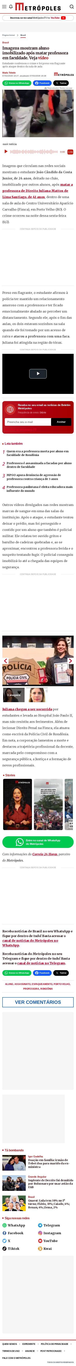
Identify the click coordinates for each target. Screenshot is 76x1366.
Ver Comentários (38, 1002)
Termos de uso (10, 1351)
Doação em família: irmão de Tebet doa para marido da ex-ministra (48, 1163)
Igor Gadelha (35, 1156)
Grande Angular (37, 1176)
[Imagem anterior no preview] (5, 661)
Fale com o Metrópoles (16, 1358)
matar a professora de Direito (37, 191)
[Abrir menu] (4, 6)
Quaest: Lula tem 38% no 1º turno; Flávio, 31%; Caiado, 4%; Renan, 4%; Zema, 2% (49, 1204)
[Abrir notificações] (10, 6)
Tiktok (13, 1249)
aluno (9, 984)
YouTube (50, 1241)
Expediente (28, 1344)
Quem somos (9, 1344)
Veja (38, 57)
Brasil (23, 35)
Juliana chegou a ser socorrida (27, 709)
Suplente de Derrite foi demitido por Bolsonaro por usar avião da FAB (50, 1184)
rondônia (46, 988)
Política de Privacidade (54, 1344)
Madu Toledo (9, 72)
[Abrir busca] (71, 6)
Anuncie (29, 1351)
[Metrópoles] (38, 7)
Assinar (61, 422)
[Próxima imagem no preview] (70, 661)
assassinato (22, 984)
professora (31, 988)
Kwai (47, 1249)
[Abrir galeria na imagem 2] (37, 695)
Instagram (52, 1233)
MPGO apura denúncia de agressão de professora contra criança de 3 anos (34, 477)
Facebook (15, 1233)
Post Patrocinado (51, 1351)
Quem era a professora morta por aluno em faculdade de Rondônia (38, 453)
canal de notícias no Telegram (41, 963)
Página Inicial (8, 35)
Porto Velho (62, 984)
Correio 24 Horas (44, 854)
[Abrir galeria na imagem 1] (38, 661)
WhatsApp (16, 1225)
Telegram (51, 1225)
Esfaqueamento (42, 984)
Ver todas (18, 429)
